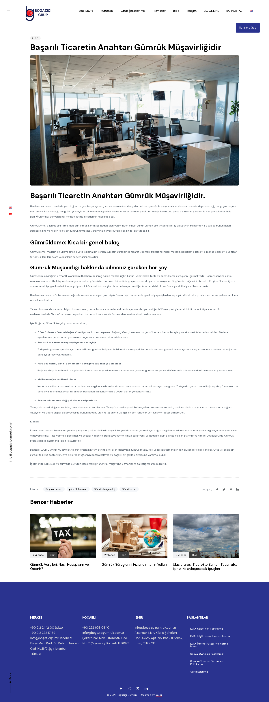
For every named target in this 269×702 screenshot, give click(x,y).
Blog (35, 38)
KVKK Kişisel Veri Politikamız (206, 628)
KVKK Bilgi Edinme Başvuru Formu (210, 636)
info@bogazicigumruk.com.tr (10, 441)
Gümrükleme (129, 489)
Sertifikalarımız (199, 671)
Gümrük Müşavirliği (104, 489)
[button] (10, 10)
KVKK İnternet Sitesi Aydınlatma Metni (209, 645)
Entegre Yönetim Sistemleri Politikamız (206, 663)
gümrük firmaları (78, 489)
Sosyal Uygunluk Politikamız (206, 654)
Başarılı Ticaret (54, 489)
